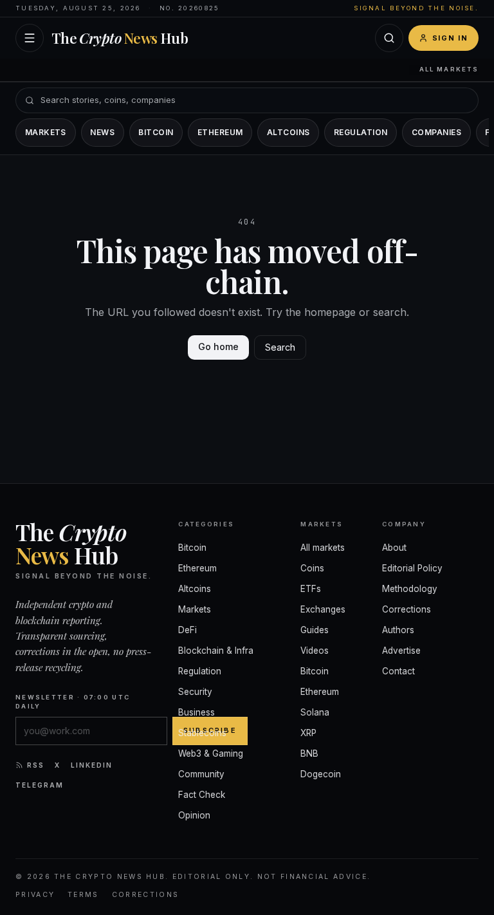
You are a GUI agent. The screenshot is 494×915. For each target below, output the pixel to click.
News (102, 132)
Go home (218, 346)
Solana (314, 712)
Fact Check (201, 795)
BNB (309, 753)
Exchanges (322, 609)
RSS (35, 765)
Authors (398, 630)
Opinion (194, 815)
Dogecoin (320, 774)
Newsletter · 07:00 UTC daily (72, 702)
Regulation (361, 132)
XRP (308, 733)
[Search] (389, 38)
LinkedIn (92, 765)
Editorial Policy (412, 568)
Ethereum (220, 132)
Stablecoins (202, 733)
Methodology (409, 589)
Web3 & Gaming (210, 753)
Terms (83, 895)
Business (196, 712)
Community (201, 774)
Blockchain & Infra (215, 650)
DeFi (187, 630)
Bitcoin (155, 132)
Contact (398, 671)
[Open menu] (29, 38)
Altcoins (288, 132)
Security (195, 692)
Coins (312, 568)
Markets (45, 132)
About (394, 547)
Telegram (39, 785)
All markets (449, 69)
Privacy (35, 895)
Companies (436, 132)
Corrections (406, 609)
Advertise (401, 650)
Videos (314, 650)
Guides (314, 630)
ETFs (310, 589)
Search (280, 347)
